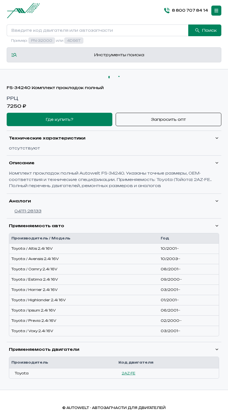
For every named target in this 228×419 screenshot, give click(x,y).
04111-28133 (27, 211)
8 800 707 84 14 (190, 10)
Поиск (209, 30)
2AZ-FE (128, 373)
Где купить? (59, 119)
